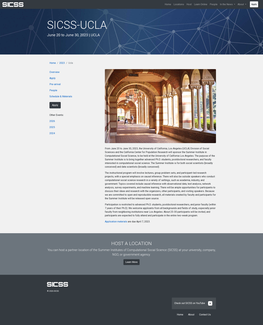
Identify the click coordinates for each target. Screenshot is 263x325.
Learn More (131, 262)
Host (189, 4)
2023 (62, 62)
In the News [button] (226, 4)
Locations (179, 4)
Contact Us (205, 314)
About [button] (241, 4)
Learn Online (200, 4)
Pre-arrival (55, 84)
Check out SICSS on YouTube (190, 303)
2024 (52, 133)
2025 (52, 127)
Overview (54, 72)
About (191, 314)
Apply (254, 4)
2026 (52, 121)
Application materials (116, 221)
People (213, 4)
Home (168, 4)
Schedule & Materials (60, 96)
